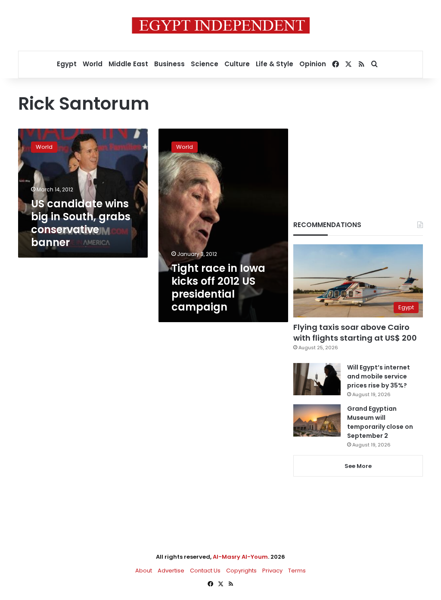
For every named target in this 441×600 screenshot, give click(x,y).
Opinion (312, 63)
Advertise (171, 570)
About (143, 570)
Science (204, 63)
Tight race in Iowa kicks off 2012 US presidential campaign (218, 287)
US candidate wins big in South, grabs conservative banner (80, 223)
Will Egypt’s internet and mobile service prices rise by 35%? (378, 376)
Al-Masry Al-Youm (240, 557)
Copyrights (241, 570)
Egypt (67, 63)
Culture (237, 63)
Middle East (128, 63)
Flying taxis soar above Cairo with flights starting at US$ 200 (355, 332)
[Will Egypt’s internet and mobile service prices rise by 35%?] (317, 379)
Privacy (272, 570)
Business (169, 63)
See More (358, 466)
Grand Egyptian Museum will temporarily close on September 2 (380, 422)
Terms (297, 570)
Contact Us (205, 570)
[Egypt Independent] (221, 25)
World (92, 63)
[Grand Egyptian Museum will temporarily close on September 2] (317, 420)
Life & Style (274, 63)
